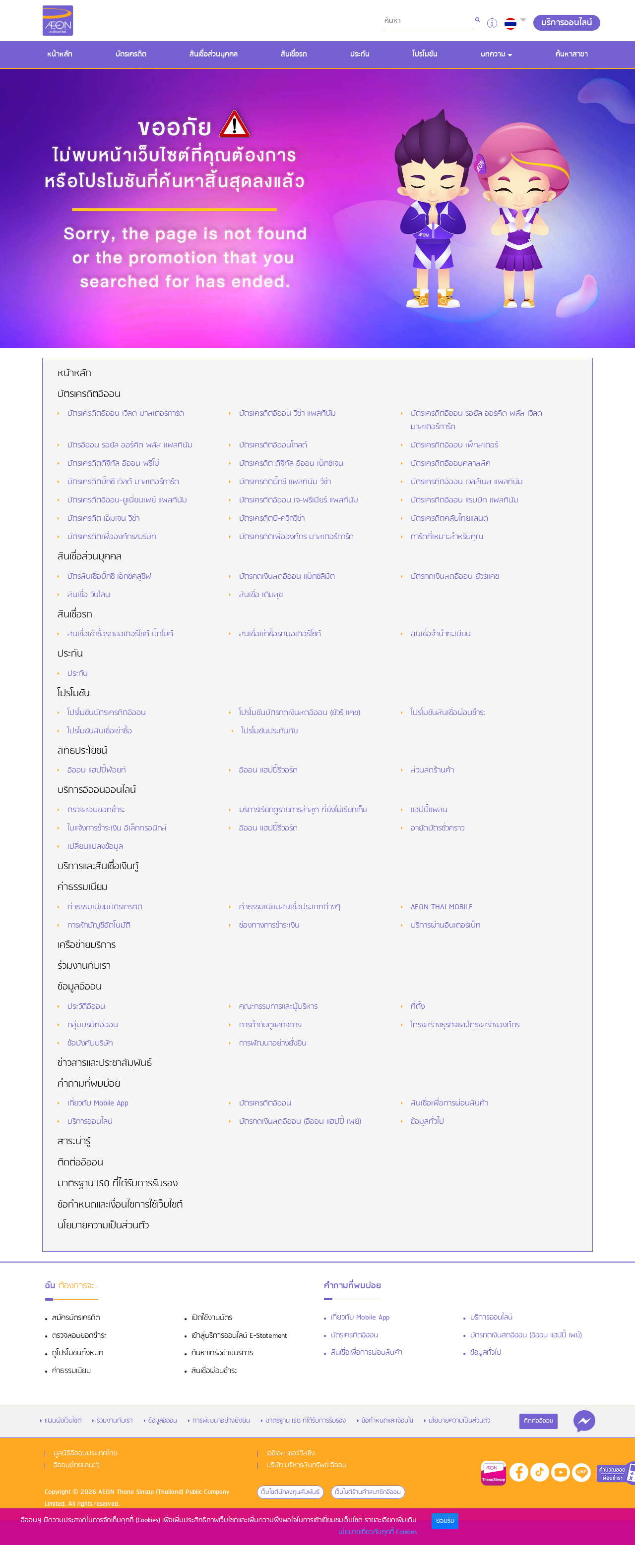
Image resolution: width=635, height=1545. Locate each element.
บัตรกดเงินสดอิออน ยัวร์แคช (455, 576)
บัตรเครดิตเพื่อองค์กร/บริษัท (111, 537)
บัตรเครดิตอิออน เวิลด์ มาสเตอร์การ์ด (125, 413)
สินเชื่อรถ (294, 54)
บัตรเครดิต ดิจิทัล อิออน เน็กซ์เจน (291, 463)
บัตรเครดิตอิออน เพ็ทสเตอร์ (454, 445)
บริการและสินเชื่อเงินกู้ (98, 867)
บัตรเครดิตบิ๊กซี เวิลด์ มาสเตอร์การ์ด (123, 482)
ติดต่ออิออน (80, 1163)
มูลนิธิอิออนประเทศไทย (85, 1453)
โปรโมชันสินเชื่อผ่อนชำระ (448, 713)
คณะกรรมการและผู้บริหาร (278, 1006)
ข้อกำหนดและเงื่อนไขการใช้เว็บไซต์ (120, 1205)
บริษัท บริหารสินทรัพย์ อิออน (306, 1465)
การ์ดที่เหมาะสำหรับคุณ (447, 537)
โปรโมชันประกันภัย (270, 731)
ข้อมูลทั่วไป (427, 1121)
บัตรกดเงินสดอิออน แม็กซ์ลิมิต (287, 576)
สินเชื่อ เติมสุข (261, 595)
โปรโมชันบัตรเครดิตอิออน (106, 713)
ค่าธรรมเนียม (83, 887)
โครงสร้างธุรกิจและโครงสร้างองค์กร (465, 1025)
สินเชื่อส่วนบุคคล (214, 54)
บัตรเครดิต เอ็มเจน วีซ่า (103, 518)
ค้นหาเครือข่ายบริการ (222, 1353)
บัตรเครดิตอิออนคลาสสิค (451, 463)
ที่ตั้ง (418, 1006)
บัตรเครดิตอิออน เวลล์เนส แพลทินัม (467, 482)
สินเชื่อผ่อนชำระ (214, 1371)
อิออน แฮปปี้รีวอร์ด (268, 770)
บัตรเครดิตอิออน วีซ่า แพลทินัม (287, 413)
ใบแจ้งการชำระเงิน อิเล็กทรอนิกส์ (117, 828)
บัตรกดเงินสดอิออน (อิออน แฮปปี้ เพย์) (300, 1121)
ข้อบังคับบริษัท (90, 1043)
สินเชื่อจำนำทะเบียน (441, 634)
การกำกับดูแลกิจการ (270, 1025)
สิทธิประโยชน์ (82, 751)
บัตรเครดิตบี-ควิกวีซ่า (272, 518)
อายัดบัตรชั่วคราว (437, 828)
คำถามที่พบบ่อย (89, 1084)
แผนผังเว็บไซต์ (63, 1421)
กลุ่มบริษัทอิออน (92, 1025)
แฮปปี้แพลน (429, 810)
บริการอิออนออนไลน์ (97, 790)
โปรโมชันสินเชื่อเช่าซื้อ (99, 731)
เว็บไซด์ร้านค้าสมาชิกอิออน (368, 1492)
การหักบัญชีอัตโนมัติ (98, 925)
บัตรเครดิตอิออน (89, 394)
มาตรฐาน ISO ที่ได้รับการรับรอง (118, 1184)
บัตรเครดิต (131, 54)
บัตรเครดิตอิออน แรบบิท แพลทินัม (464, 500)
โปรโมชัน (425, 54)
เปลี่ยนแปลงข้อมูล (95, 846)
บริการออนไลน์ (90, 1121)
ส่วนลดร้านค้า (432, 770)
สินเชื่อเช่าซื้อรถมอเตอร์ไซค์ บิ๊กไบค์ (120, 634)
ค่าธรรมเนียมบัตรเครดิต (104, 907)
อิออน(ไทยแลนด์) (77, 1465)
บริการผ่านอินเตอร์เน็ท (446, 925)
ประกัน (360, 54)
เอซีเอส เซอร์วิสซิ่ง (290, 1453)
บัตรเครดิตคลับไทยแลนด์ (449, 518)
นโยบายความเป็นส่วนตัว (103, 1226)
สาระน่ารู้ (74, 1142)
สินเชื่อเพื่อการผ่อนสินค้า (449, 1103)
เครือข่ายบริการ (87, 945)
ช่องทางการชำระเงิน (269, 925)
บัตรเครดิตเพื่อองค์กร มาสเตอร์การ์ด (296, 537)
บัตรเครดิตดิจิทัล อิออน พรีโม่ (113, 463)
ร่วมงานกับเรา (84, 966)
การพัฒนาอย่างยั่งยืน (273, 1043)
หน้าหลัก (62, 54)
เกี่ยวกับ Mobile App (97, 1103)
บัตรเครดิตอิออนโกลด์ (273, 445)
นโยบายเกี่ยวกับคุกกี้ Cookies (377, 1532)
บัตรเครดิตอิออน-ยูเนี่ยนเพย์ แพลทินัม (127, 500)
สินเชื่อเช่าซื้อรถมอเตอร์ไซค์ (280, 634)
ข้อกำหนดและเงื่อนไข (387, 1421)
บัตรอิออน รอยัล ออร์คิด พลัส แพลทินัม (129, 445)
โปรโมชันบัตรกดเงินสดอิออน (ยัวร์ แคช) (300, 713)
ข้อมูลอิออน (80, 987)
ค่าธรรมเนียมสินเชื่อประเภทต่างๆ (289, 907)
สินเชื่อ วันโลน (88, 595)
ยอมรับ (445, 1521)
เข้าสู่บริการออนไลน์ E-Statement (239, 1336)
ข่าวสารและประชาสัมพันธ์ (105, 1063)
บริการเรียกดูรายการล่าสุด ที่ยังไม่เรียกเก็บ (303, 810)
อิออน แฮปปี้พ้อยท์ (96, 770)
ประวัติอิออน (86, 1006)
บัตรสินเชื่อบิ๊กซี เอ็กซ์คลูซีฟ (109, 576)
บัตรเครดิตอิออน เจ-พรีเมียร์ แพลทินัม (298, 500)
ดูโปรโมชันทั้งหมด (77, 1353)
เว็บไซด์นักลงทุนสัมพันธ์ (290, 1492)
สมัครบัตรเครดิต (76, 1318)
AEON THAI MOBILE (442, 907)
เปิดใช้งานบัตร (211, 1318)
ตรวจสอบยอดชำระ (96, 810)
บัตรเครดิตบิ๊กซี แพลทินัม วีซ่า (285, 482)
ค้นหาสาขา (572, 54)
